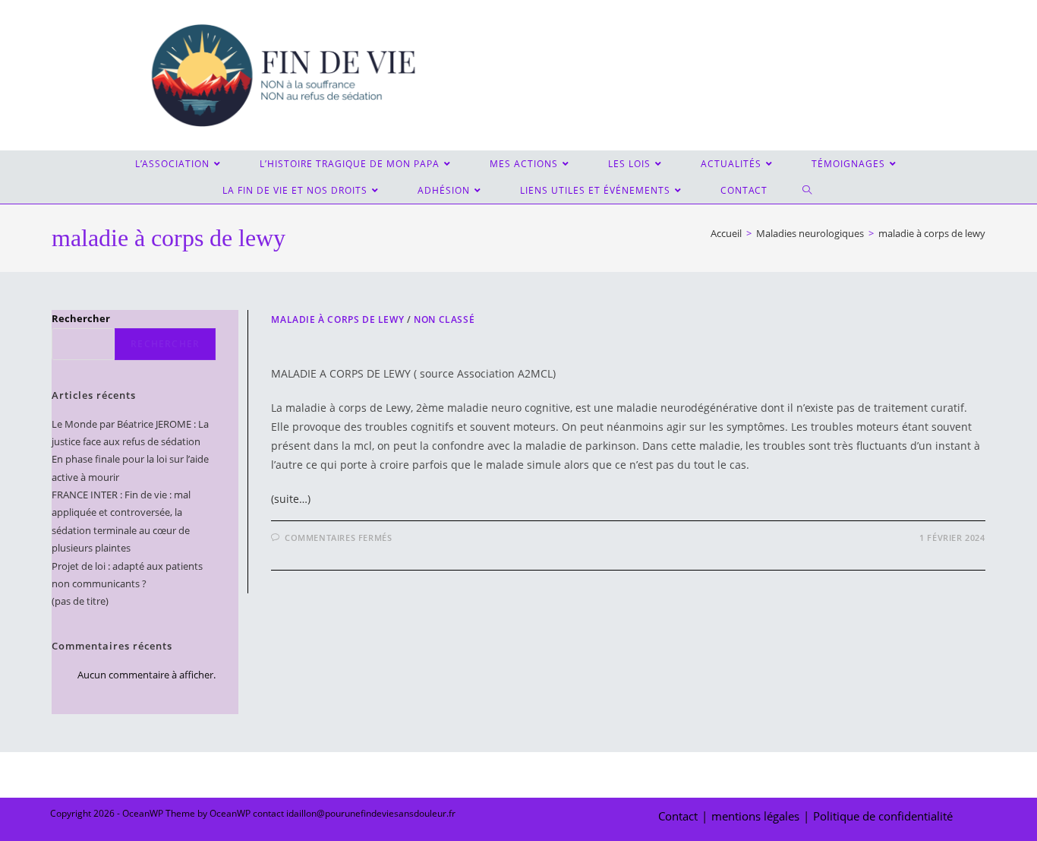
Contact (678, 816)
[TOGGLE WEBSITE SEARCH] (808, 190)
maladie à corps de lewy (931, 233)
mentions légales (755, 816)
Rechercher (81, 318)
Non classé (444, 319)
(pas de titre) (80, 601)
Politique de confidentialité (883, 816)
